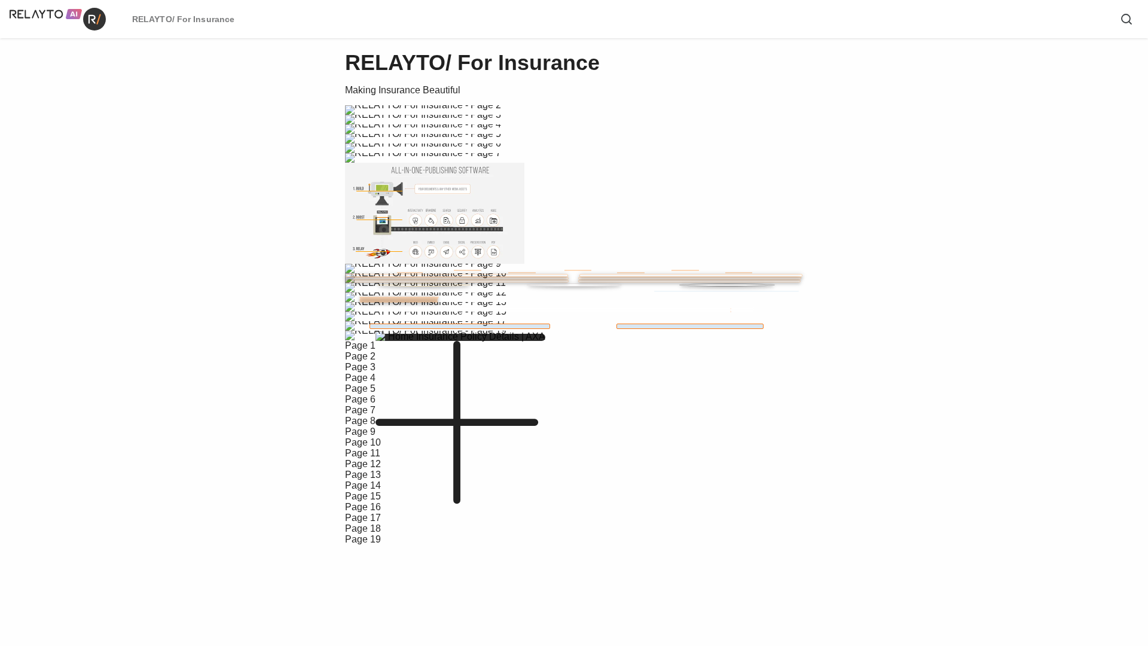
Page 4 (360, 378)
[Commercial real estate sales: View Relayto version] (727, 285)
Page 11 (362, 453)
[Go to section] (576, 311)
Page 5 (360, 388)
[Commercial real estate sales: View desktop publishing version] (424, 285)
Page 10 (363, 442)
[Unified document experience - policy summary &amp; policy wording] (690, 326)
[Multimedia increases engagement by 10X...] (726, 291)
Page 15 (363, 496)
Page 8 (360, 421)
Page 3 (360, 367)
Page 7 (360, 410)
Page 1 (360, 345)
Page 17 (363, 518)
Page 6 (360, 399)
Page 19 (363, 539)
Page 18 (363, 528)
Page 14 (363, 485)
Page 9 (360, 431)
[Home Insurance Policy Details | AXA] (459, 326)
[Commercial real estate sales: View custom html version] (574, 285)
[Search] (1126, 19)
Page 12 (363, 464)
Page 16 (363, 507)
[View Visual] (685, 270)
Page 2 (360, 356)
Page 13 (363, 475)
